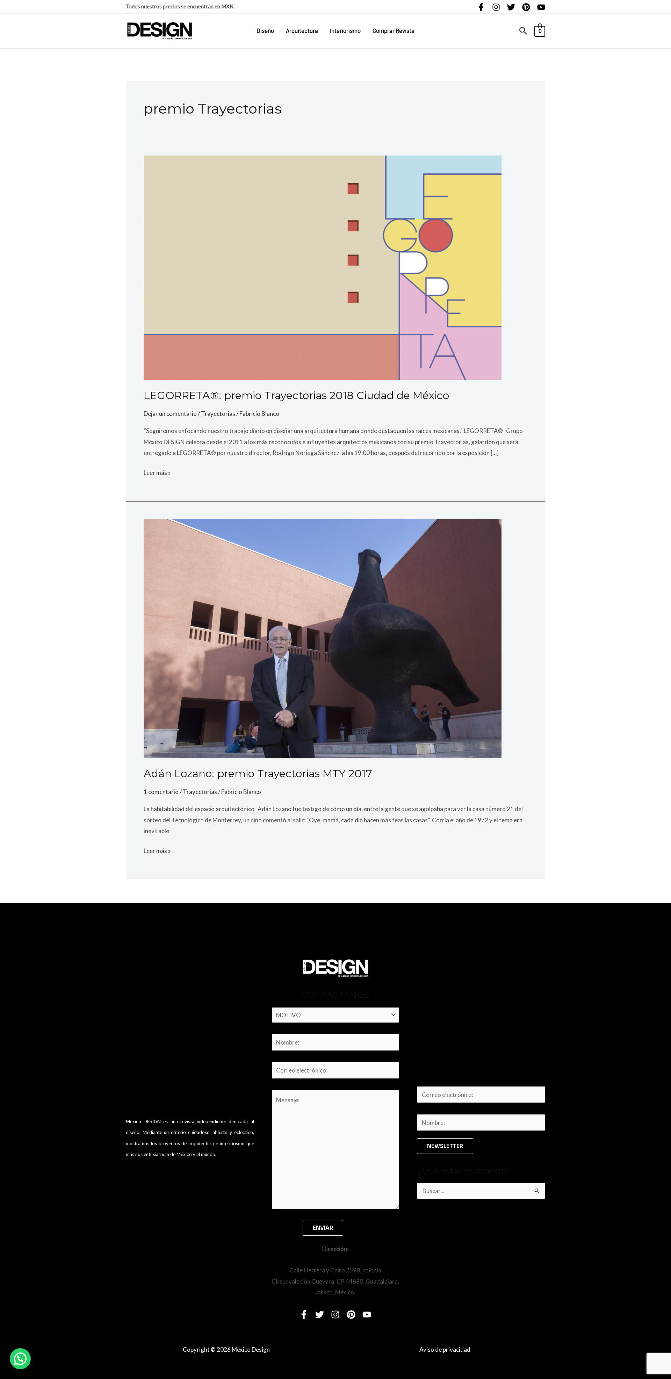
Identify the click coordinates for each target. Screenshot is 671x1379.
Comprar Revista (393, 30)
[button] (523, 31)
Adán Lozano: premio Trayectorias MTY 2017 (258, 773)
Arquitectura (302, 30)
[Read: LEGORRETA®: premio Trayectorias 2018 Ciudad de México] (323, 266)
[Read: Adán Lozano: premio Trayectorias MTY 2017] (323, 637)
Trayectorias (218, 413)
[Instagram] (496, 7)
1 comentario (161, 791)
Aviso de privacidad (444, 1349)
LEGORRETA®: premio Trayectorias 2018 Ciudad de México (296, 395)
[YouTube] (541, 7)
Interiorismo (345, 30)
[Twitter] (511, 7)
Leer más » (157, 471)
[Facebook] (481, 7)
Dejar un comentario (170, 413)
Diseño (265, 30)
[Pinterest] (526, 7)
